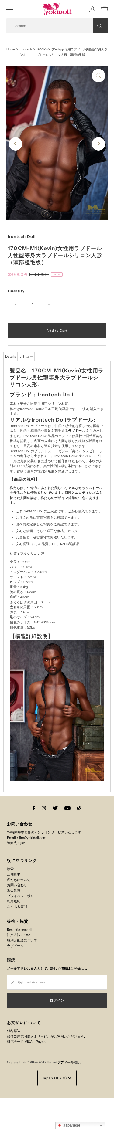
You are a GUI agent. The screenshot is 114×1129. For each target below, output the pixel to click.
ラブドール (76, 431)
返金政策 (13, 890)
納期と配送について (22, 940)
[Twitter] (55, 808)
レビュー (26, 356)
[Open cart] (104, 9)
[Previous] (15, 144)
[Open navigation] (10, 9)
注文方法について (20, 935)
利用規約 (13, 901)
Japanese (71, 1125)
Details (10, 356)
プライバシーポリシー (23, 896)
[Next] (98, 144)
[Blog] (79, 808)
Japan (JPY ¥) (55, 1078)
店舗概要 (13, 874)
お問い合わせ (17, 885)
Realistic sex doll (19, 929)
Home (10, 49)
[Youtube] (67, 808)
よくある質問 (17, 906)
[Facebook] (34, 808)
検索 (10, 869)
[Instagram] (44, 808)
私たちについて (18, 880)
